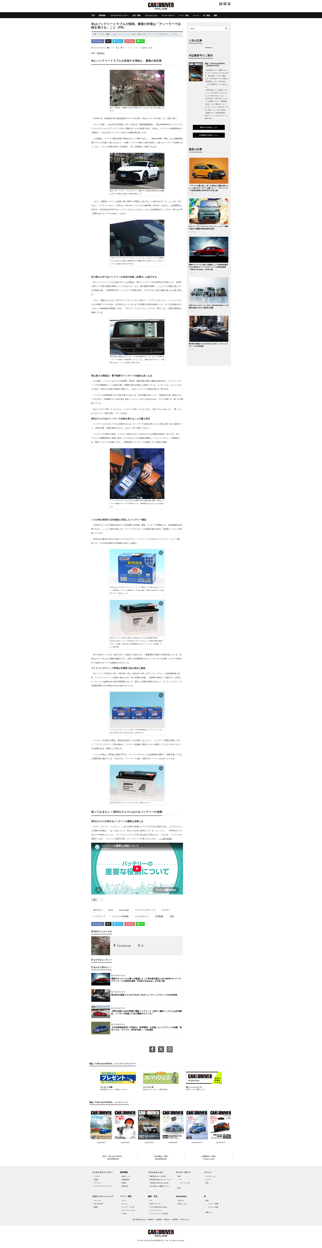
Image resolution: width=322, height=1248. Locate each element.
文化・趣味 (136, 15)
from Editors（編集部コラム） (160, 1186)
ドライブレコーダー (128, 1210)
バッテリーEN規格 (120, 916)
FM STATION (98, 1204)
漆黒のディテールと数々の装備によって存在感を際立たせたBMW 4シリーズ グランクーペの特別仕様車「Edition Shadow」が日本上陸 (208, 267)
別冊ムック (209, 1212)
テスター (166, 910)
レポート (209, 1179)
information (181, 1196)
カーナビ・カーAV (128, 1207)
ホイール (125, 1204)
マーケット (97, 1183)
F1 (180, 1179)
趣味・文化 (152, 1196)
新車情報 (102, 15)
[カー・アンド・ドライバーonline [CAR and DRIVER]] (161, 6)
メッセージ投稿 (213, 1204)
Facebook (98, 41)
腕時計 (96, 1207)
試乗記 (124, 1183)
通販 (215, 15)
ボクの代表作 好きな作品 (158, 1207)
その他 (124, 1213)
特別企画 (125, 1186)
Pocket (130, 41)
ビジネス (97, 1176)
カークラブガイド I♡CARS (159, 1213)
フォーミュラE (185, 1183)
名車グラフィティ (156, 1204)
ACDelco (101, 53)
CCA (110, 910)
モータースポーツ (168, 15)
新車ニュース (126, 1176)
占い (151, 1200)
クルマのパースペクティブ (103, 1186)
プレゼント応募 (213, 1207)
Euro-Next (124, 910)
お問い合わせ (184, 1219)
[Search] (226, 28)
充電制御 (159, 916)
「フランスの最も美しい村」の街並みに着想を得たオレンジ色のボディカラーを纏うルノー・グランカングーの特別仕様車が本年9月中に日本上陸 (208, 188)
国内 (179, 1188)
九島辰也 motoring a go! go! (159, 1183)
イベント (196, 15)
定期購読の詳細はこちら (208, 135)
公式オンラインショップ (102, 1196)
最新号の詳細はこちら (209, 127)
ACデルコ (97, 910)
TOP (93, 15)
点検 (172, 916)
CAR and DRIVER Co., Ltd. (159, 1240)
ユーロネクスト (142, 916)
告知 (207, 1183)
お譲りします (182, 1204)
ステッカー (97, 1200)
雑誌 (207, 1200)
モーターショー (211, 1176)
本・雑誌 (206, 15)
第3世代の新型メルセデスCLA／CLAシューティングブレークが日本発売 (208, 345)
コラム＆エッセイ (151, 15)
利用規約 (159, 1219)
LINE (141, 41)
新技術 (96, 1179)
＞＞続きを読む (165, 838)
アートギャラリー (156, 1210)
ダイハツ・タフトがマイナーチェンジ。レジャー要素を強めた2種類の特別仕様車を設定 (208, 227)
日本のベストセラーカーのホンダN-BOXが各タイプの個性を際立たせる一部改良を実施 (209, 306)
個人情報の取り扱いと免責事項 (143, 1219)
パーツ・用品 (184, 15)
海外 (179, 1176)
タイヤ (124, 1200)
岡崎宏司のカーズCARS (158, 1176)
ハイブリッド (99, 916)
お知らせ (181, 1200)
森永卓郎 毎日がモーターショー (160, 1179)
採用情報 (175, 1219)
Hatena (119, 41)
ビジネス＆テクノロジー (119, 15)
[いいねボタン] (94, 900)
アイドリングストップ (145, 910)
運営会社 (167, 1219)
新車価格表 (125, 1179)
